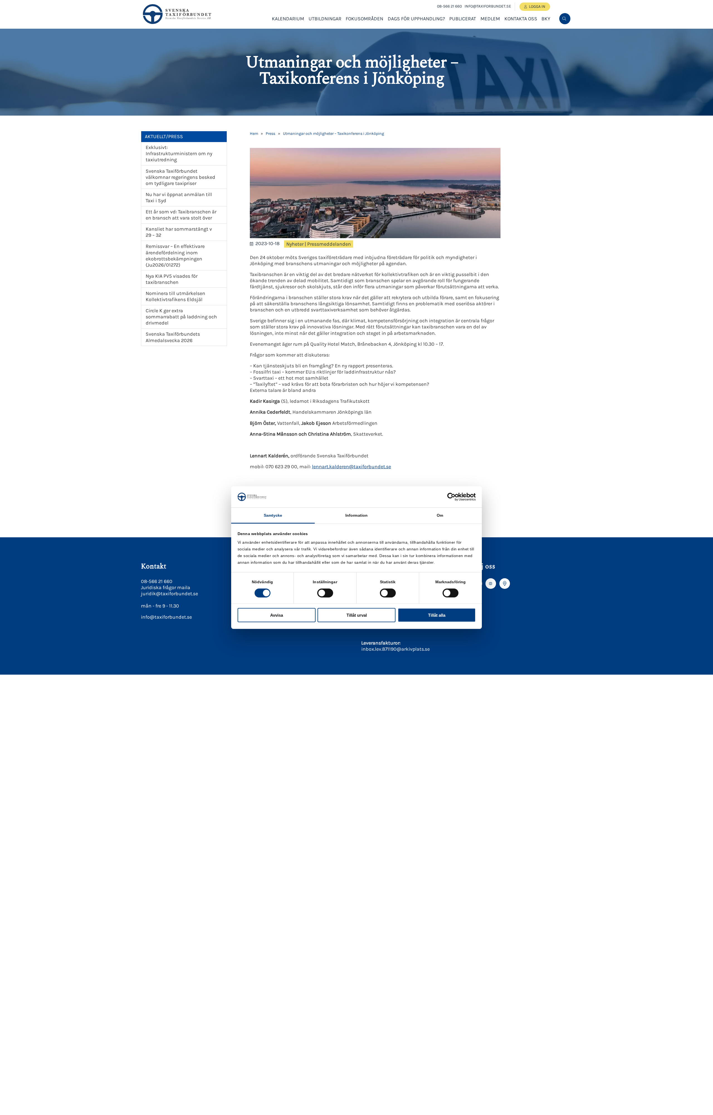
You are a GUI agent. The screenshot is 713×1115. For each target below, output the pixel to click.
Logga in (537, 6)
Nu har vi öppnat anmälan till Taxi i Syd (179, 197)
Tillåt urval (356, 615)
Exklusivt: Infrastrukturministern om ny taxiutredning (179, 153)
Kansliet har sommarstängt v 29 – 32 (179, 232)
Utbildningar (325, 18)
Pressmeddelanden (329, 244)
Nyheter (295, 244)
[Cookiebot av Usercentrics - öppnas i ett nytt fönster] (451, 497)
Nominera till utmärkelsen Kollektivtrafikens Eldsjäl (175, 296)
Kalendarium (288, 18)
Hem (254, 133)
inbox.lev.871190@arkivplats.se (395, 649)
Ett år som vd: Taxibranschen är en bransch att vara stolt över (181, 215)
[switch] (325, 592)
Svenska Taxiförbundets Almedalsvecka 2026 (173, 337)
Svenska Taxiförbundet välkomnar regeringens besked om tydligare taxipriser (180, 177)
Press (270, 133)
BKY (545, 18)
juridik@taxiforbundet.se (169, 593)
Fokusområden (364, 18)
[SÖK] (564, 18)
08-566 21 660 (449, 6)
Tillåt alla (436, 615)
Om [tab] (440, 515)
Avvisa (276, 615)
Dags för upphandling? (416, 18)
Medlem (490, 18)
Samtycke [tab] (273, 515)
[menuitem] (564, 18)
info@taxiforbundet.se (488, 6)
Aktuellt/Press (164, 136)
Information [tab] (356, 515)
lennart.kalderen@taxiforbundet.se (351, 466)
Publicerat (462, 18)
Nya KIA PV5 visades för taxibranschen (171, 279)
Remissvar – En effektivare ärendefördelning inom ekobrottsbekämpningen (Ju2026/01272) (175, 255)
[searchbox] (522, 37)
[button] (564, 37)
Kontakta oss (520, 18)
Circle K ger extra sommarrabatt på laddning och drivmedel (181, 317)
